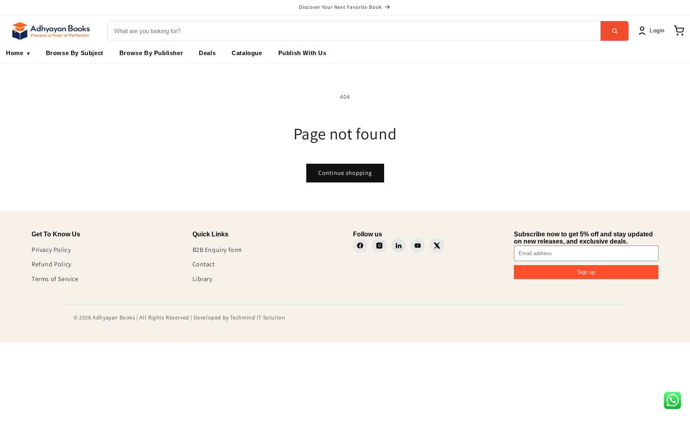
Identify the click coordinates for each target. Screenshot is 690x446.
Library (202, 279)
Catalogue (247, 53)
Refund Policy (51, 264)
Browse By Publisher (151, 53)
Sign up (586, 272)
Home (18, 53)
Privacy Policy (51, 250)
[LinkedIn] (398, 245)
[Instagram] (379, 245)
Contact (203, 264)
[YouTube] (417, 245)
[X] (437, 245)
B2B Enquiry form (217, 250)
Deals (207, 53)
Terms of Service (55, 279)
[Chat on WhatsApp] (672, 402)
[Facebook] (360, 245)
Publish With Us (302, 53)
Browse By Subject (74, 53)
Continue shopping (345, 172)
